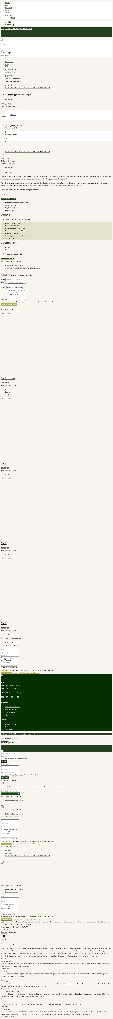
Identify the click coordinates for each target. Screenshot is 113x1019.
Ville (6, 715)
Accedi (8, 22)
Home (7, 3)
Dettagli (8, 67)
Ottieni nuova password (10, 794)
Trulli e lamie (8, 378)
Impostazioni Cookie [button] (8, 927)
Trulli (4, 463)
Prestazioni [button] (5, 969)
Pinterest (18, 88)
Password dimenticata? (18, 759)
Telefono (4, 282)
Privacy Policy (5, 693)
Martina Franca (10, 724)
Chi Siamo (9, 5)
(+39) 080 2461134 (12, 268)
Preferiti (9, 25)
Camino (7, 247)
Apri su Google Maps (8, 199)
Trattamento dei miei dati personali (40, 302)
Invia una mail (6, 673)
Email (48, 88)
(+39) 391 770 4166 (26, 268)
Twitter (35, 88)
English (13, 18)
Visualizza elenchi (7, 259)
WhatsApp (9, 88)
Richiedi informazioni (9, 305)
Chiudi (11, 742)
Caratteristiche (10, 69)
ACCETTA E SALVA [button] (8, 1017)
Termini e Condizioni (31, 775)
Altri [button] (2, 999)
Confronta (4, 742)
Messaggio (4, 299)
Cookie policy (16, 693)
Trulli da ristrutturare (12, 79)
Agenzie (8, 10)
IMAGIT (13, 734)
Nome (3, 279)
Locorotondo (9, 727)
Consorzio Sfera (32, 734)
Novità (9, 104)
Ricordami (6, 759)
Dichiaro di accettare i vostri (20, 775)
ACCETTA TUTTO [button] (23, 927)
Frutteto (8, 250)
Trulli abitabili (10, 712)
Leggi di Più (5, 930)
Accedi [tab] (7, 747)
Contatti (9, 13)
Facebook (27, 88)
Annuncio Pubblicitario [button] (9, 989)
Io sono (3, 287)
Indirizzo (8, 64)
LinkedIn (42, 88)
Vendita (4, 104)
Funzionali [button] (4, 959)
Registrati (5, 778)
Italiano (8, 15)
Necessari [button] (4, 1007)
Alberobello (9, 730)
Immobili (8, 8)
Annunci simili (10, 72)
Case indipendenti (11, 709)
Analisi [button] (3, 979)
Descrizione (9, 62)
